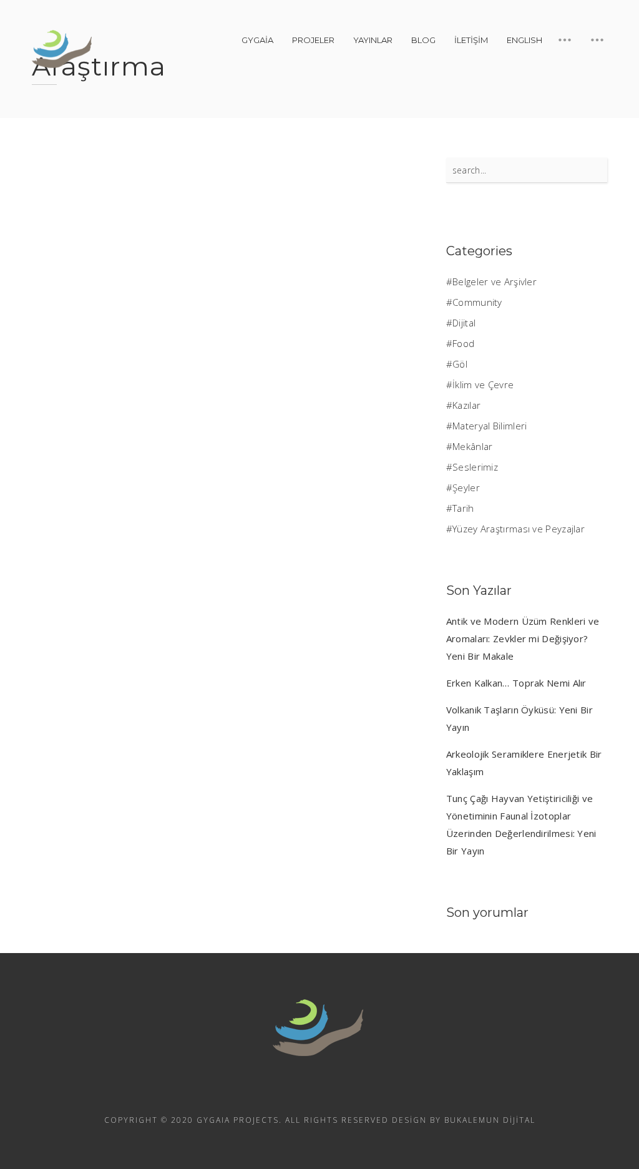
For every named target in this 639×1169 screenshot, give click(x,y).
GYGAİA (257, 40)
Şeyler (466, 487)
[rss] (285, 1091)
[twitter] (353, 1091)
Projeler (313, 40)
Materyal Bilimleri (489, 425)
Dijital (464, 322)
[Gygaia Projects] (63, 49)
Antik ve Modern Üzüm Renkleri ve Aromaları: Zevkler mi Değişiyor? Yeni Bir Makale (523, 638)
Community (477, 302)
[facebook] (319, 1091)
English (524, 40)
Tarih (463, 508)
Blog (423, 40)
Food (463, 343)
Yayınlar (373, 40)
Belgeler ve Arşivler (494, 281)
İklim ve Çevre (483, 384)
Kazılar (466, 405)
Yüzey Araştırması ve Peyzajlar (518, 528)
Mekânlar (472, 446)
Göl (459, 364)
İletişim (471, 40)
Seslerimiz (475, 467)
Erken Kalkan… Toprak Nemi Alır (516, 683)
